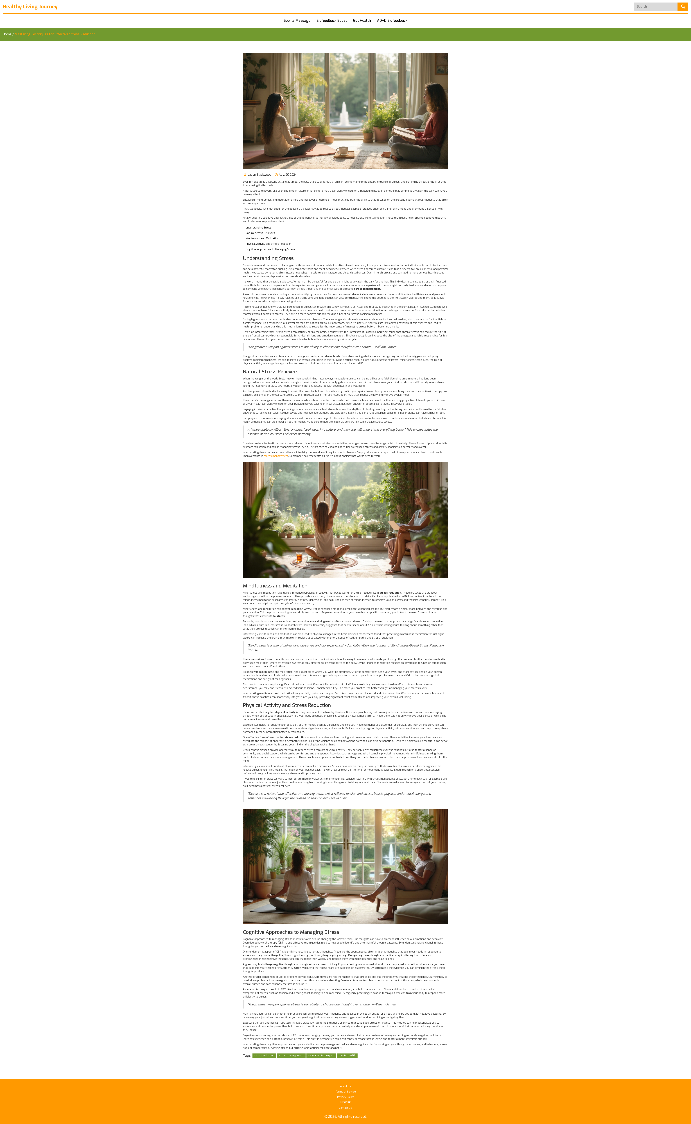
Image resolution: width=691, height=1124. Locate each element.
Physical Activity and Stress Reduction (268, 244)
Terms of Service (345, 1091)
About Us (345, 1086)
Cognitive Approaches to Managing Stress (270, 249)
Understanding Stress (259, 227)
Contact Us (345, 1108)
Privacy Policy (345, 1097)
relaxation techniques (321, 1055)
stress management (276, 456)
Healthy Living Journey (30, 6)
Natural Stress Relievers (260, 233)
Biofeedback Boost (332, 20)
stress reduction (264, 1055)
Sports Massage (297, 20)
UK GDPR (345, 1102)
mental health (347, 1055)
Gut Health (362, 20)
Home (7, 34)
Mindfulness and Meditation (262, 238)
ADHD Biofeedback (392, 20)
